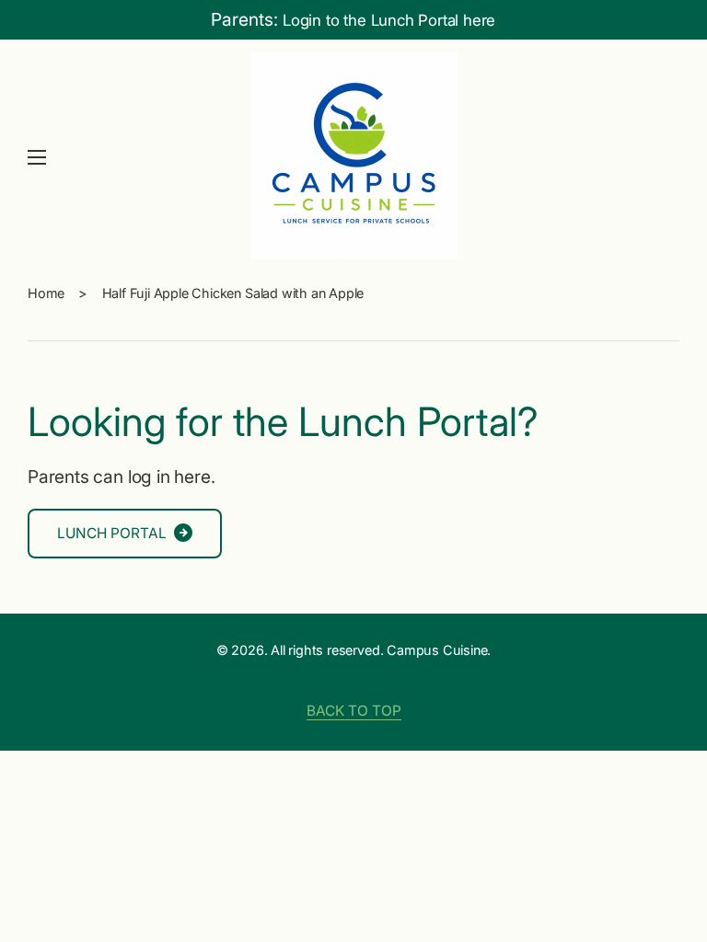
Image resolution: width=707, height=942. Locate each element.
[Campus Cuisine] (353, 157)
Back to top (354, 710)
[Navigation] (37, 157)
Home (46, 293)
